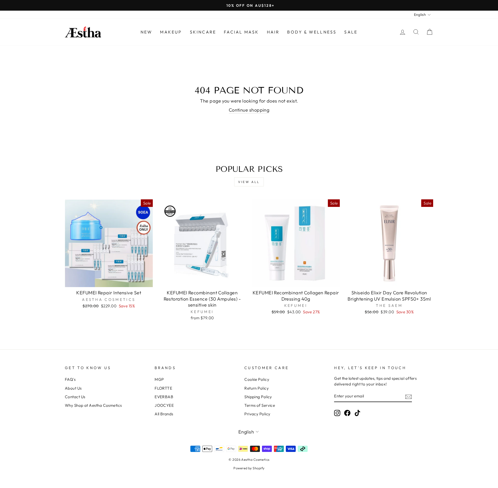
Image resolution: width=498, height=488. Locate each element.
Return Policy (256, 388)
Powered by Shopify (248, 468)
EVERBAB (164, 396)
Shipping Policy (258, 396)
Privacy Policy (257, 413)
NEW (147, 32)
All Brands (164, 413)
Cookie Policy (256, 379)
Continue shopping (249, 110)
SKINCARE (203, 32)
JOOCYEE (164, 405)
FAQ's (70, 379)
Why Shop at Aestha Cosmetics (93, 405)
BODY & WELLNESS (311, 32)
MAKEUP (171, 32)
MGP (159, 379)
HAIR (273, 32)
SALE (350, 32)
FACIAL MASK (241, 32)
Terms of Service (259, 405)
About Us (73, 388)
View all (249, 182)
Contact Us (75, 396)
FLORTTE (163, 388)
